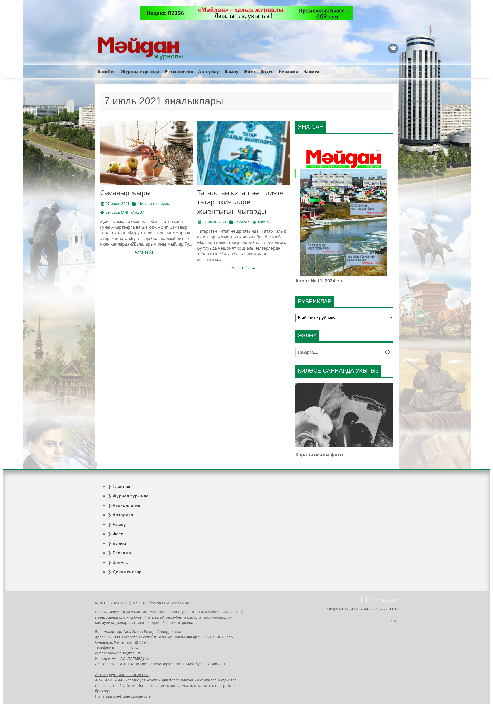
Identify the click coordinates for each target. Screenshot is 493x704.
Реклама (288, 71)
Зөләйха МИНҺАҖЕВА (125, 212)
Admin (263, 222)
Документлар (127, 572)
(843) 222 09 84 (385, 609)
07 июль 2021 (117, 203)
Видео (267, 71)
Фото (249, 71)
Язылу (232, 71)
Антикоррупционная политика (122, 674)
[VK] (393, 48)
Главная (121, 486)
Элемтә (311, 71)
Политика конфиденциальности (123, 696)
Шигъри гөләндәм (153, 203)
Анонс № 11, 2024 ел (318, 281)
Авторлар (209, 71)
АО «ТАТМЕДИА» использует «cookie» (128, 680)
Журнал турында (140, 71)
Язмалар (242, 222)
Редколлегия (179, 71)
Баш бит (107, 71)
